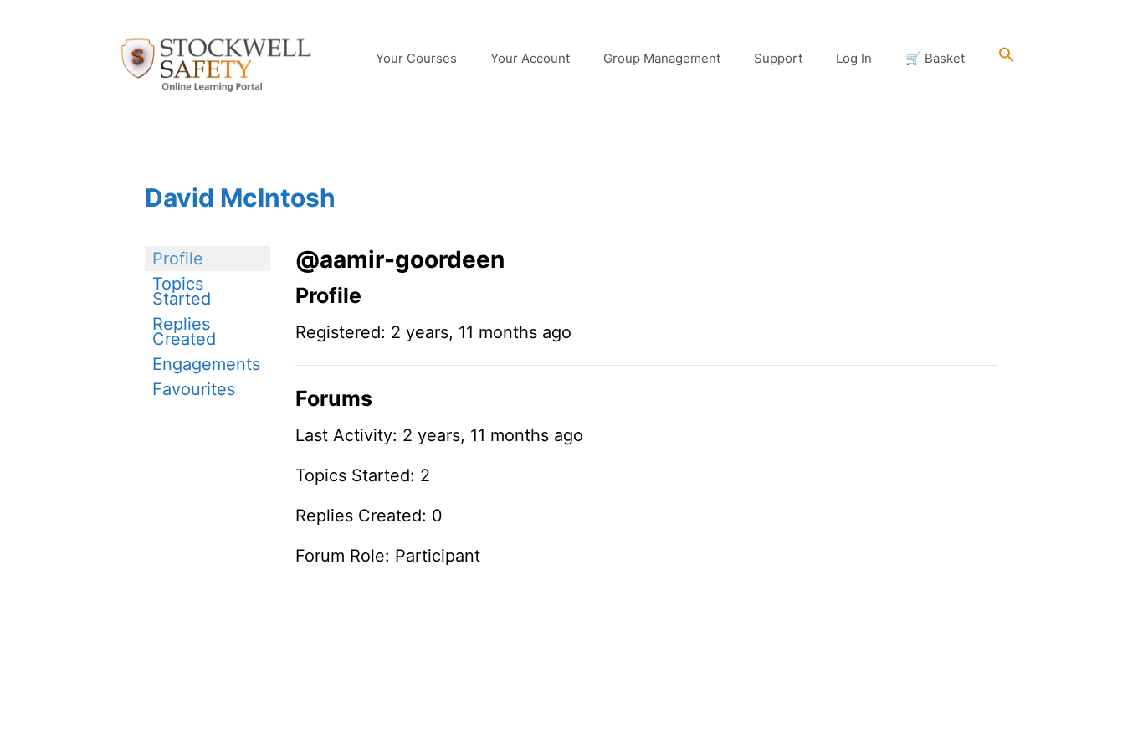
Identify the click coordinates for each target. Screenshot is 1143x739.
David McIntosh (240, 197)
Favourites (193, 389)
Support (778, 58)
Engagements (206, 364)
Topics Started (181, 291)
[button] (1007, 58)
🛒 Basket (935, 58)
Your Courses (416, 58)
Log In (854, 58)
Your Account (530, 58)
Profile (177, 259)
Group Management (661, 58)
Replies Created (184, 331)
